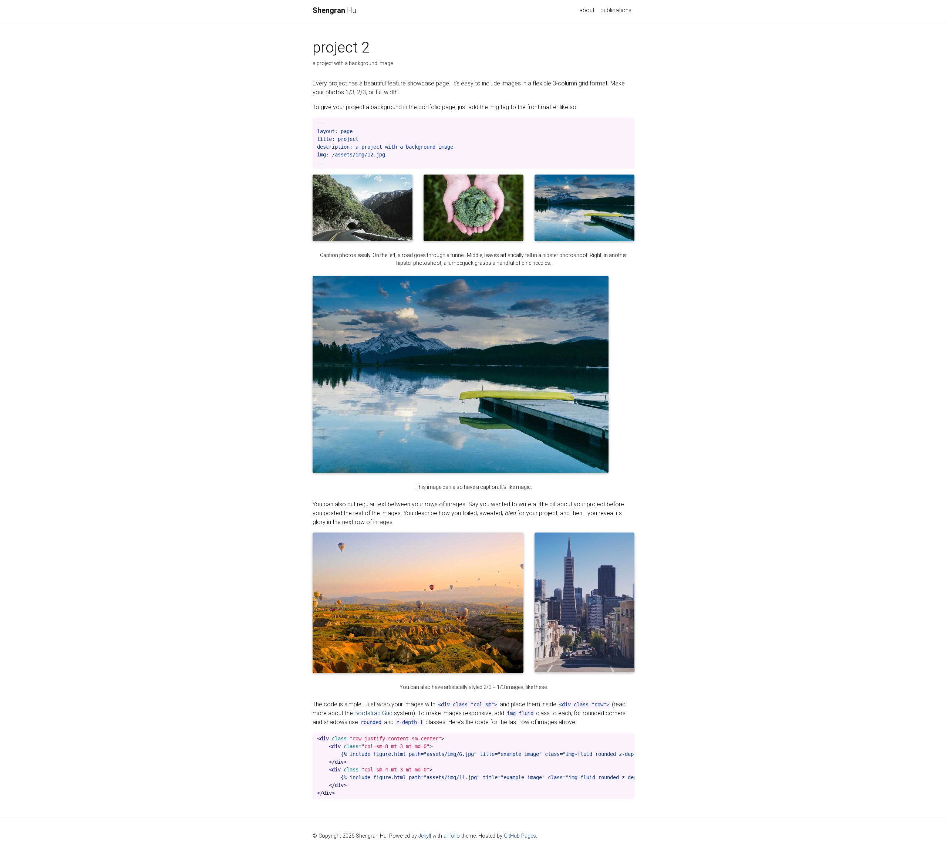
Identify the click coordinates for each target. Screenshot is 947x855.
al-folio (452, 836)
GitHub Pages (520, 836)
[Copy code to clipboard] (627, 125)
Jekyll (424, 836)
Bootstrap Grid (373, 713)
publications (615, 10)
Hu (334, 10)
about (586, 10)
